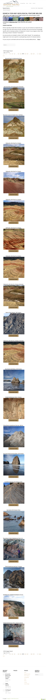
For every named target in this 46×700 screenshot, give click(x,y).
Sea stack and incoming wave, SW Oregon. (13, 453)
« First (4, 54)
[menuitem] (4, 3)
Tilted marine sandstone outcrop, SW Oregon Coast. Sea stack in (19, 425)
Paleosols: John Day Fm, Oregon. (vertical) (13, 340)
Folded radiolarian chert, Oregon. (13, 397)
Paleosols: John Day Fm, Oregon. (13, 143)
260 (31, 53)
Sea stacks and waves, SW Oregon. (13, 369)
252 (20, 53)
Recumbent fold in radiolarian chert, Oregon (14, 538)
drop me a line (13, 22)
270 (33, 53)
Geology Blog (26, 677)
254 (25, 53)
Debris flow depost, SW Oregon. (13, 312)
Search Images (26, 683)
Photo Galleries (27, 675)
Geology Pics (9, 698)
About (25, 680)
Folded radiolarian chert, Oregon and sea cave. (14, 623)
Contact (25, 682)
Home (25, 672)
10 (10, 53)
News (25, 679)
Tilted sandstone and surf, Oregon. (13, 566)
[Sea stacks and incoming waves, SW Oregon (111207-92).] (13, 380)
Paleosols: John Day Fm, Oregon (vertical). (13, 284)
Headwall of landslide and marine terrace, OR (14, 594)
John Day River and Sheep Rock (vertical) (13, 86)
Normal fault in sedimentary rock (13, 58)
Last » (40, 53)
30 (14, 53)
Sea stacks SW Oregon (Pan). (13, 510)
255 (27, 53)
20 (12, 53)
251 (18, 53)
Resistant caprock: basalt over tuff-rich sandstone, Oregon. (17, 115)
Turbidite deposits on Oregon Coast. (13, 481)
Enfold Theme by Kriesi (14, 698)
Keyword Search (27, 674)
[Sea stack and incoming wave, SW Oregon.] (13, 465)
